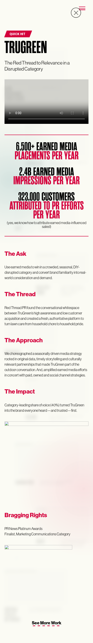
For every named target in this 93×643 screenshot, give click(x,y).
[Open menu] (82, 8)
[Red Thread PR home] (14, 8)
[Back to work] (76, 13)
